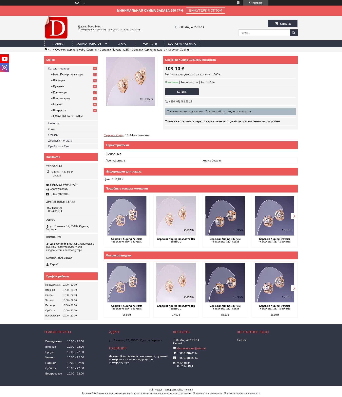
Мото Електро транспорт (68, 74)
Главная (58, 43)
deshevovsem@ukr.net (63, 184)
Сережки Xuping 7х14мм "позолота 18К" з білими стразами (126, 240)
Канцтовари (60, 92)
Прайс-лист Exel (58, 146)
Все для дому (61, 98)
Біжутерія (59, 80)
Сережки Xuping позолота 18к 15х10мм (176, 240)
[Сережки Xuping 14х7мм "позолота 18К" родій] (225, 216)
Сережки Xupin (113, 135)
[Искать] (294, 32)
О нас (122, 43)
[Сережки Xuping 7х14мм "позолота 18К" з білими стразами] (126, 216)
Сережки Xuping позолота (148, 49)
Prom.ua (188, 389)
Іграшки (57, 104)
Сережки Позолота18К (114, 49)
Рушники (58, 86)
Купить (182, 91)
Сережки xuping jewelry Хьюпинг (76, 49)
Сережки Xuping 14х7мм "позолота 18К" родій (225, 240)
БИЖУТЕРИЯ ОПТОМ (205, 10)
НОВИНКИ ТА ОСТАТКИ (68, 116)
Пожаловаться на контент (207, 393)
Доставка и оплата (182, 43)
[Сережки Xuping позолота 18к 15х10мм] (176, 216)
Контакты (150, 43)
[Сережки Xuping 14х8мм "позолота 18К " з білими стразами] (274, 216)
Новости (53, 123)
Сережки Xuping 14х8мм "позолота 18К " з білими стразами (275, 240)
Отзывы (53, 134)
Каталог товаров (88, 43)
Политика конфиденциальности (242, 393)
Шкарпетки (59, 110)
